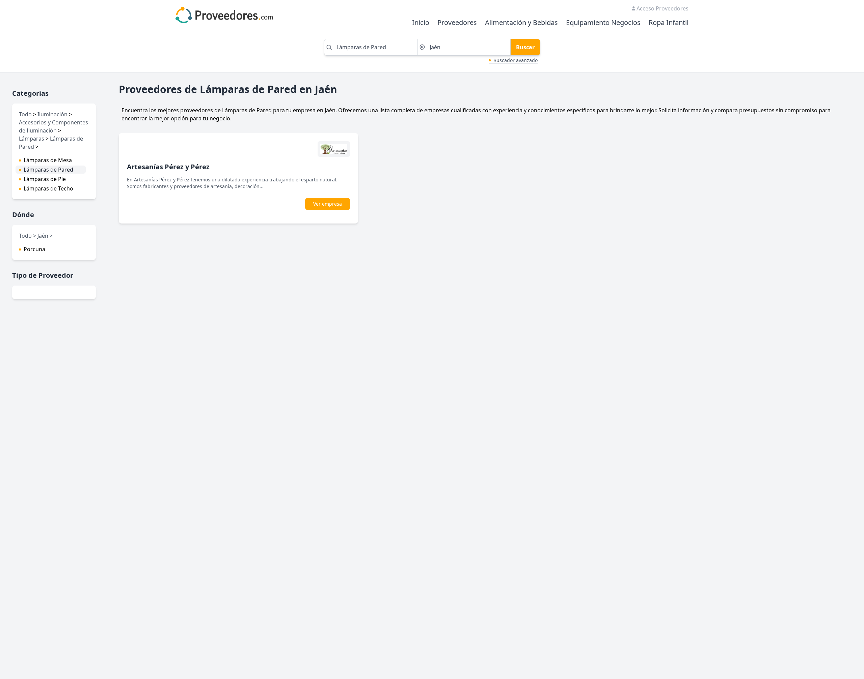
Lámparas (31, 138)
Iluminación (52, 114)
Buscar (525, 47)
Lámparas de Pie (45, 179)
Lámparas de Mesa (48, 160)
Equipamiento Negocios (603, 23)
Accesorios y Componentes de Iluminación (53, 126)
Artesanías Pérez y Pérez (168, 166)
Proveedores (457, 23)
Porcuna (34, 249)
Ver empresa (327, 204)
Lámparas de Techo (48, 188)
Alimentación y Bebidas (521, 23)
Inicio (420, 23)
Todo (25, 114)
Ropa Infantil (668, 23)
